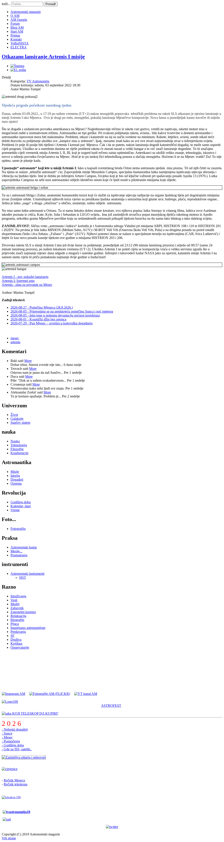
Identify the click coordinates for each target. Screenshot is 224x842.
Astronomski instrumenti (27, 573)
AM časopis (18, 19)
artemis (15, 342)
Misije (14, 472)
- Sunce (7, 733)
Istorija (15, 475)
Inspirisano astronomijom (27, 628)
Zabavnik (17, 608)
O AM (14, 16)
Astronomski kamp (23, 547)
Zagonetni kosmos (23, 612)
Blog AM (17, 27)
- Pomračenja (11, 741)
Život (14, 415)
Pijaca (14, 624)
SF (12, 635)
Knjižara (16, 643)
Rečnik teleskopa (15, 784)
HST (22, 577)
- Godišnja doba (13, 745)
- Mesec (7, 737)
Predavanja (18, 632)
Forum (15, 23)
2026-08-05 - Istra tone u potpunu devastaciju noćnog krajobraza (55, 315)
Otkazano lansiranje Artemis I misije (43, 56)
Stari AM (16, 31)
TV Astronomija (38, 81)
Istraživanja (18, 596)
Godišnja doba (20, 502)
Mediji (14, 604)
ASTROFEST (111, 705)
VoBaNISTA (19, 43)
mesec (14, 338)
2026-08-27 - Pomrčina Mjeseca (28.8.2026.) (41, 307)
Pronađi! (51, 4)
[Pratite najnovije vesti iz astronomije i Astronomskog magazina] (112, 827)
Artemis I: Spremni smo (18, 281)
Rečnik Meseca (14, 780)
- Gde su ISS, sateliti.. (17, 749)
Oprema (16, 483)
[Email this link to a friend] (18, 70)
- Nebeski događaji (15, 729)
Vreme (15, 510)
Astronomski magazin (25, 12)
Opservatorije (19, 647)
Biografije (17, 620)
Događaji (16, 479)
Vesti (13, 600)
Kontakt (16, 39)
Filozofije (17, 449)
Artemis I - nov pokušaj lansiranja (25, 277)
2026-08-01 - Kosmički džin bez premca (38, 319)
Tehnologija (18, 445)
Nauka (15, 441)
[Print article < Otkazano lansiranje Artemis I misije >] (17, 66)
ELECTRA (18, 47)
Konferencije (19, 453)
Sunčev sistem (20, 422)
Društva (15, 639)
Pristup (15, 35)
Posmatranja (18, 555)
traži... (6, 4)
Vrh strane (9, 838)
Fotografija (18, 528)
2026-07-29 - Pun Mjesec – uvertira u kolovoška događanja (51, 323)
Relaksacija (18, 616)
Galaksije (16, 418)
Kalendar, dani (20, 506)
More (28, 361)
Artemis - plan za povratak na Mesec (27, 285)
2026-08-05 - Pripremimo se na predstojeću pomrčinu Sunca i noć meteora (61, 311)
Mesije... (16, 551)
